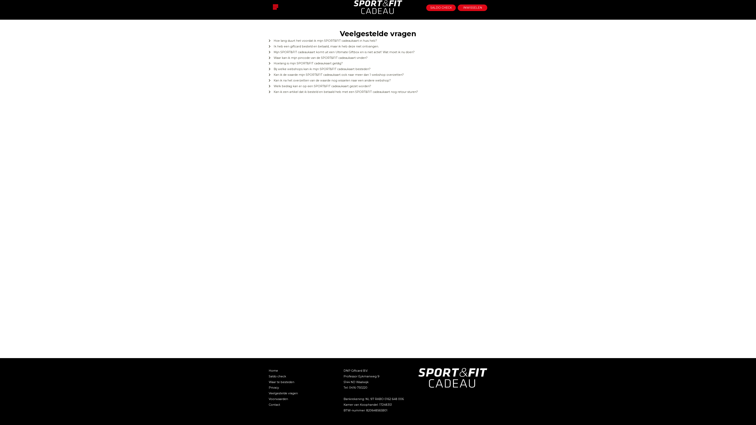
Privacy (274, 387)
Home (273, 370)
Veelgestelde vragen (283, 393)
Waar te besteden (281, 382)
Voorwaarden (278, 399)
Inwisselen (472, 7)
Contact (274, 405)
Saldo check (441, 7)
